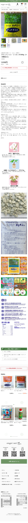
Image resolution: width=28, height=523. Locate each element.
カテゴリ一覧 (4, 473)
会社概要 (16, 475)
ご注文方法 (17, 470)
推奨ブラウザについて (19, 481)
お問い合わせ (17, 478)
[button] (22, 402)
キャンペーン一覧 (5, 475)
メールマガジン (18, 484)
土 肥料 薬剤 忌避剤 (4, 9)
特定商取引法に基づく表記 (7, 484)
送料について (3, 78)
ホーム (3, 470)
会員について (17, 473)
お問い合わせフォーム (14, 461)
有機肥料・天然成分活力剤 (14, 9)
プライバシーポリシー (6, 481)
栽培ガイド (4, 478)
